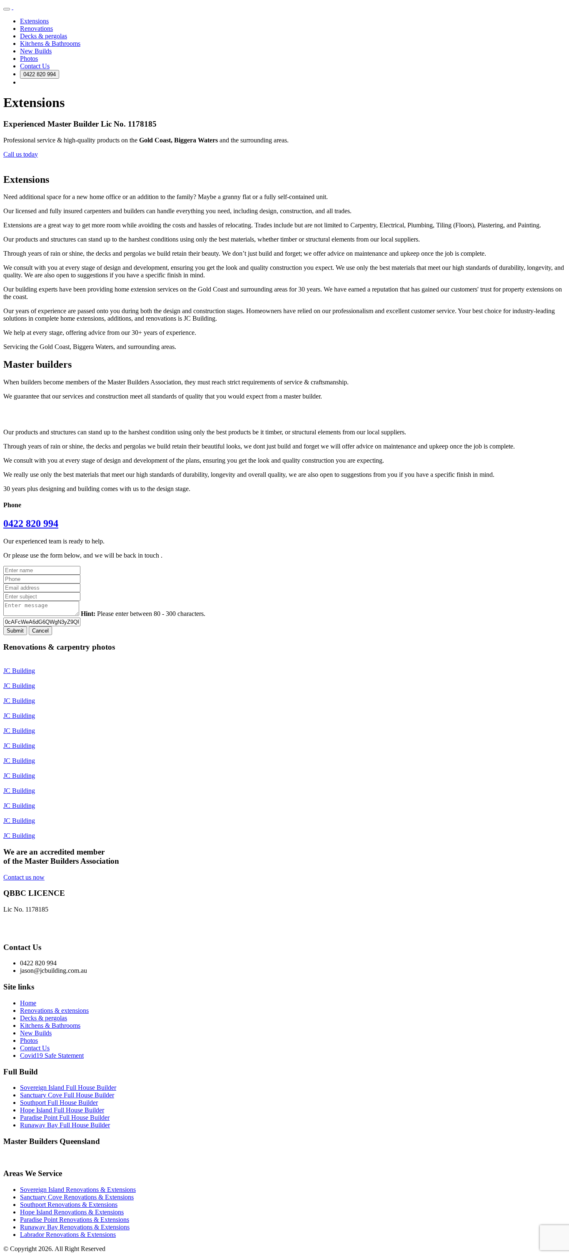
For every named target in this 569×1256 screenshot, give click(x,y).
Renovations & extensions (54, 1010)
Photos (29, 58)
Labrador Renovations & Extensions (68, 1234)
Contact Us (35, 66)
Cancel (40, 631)
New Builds (36, 51)
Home (28, 1003)
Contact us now (24, 877)
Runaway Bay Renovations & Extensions (75, 1227)
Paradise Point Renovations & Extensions (74, 1219)
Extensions (34, 21)
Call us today (20, 154)
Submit (15, 631)
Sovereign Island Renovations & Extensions (78, 1189)
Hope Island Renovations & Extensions (72, 1212)
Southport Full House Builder (59, 1102)
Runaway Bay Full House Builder (65, 1125)
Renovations (36, 28)
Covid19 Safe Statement (52, 1055)
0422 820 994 (39, 74)
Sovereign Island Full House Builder (68, 1087)
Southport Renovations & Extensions (68, 1204)
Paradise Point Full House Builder (65, 1117)
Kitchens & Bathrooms (50, 43)
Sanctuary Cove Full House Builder (67, 1095)
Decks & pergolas (43, 36)
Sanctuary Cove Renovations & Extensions (77, 1197)
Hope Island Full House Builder (62, 1110)
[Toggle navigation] (6, 9)
